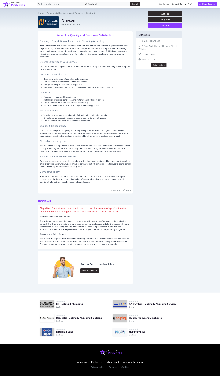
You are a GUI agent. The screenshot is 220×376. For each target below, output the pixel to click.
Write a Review (89, 270)
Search (135, 4)
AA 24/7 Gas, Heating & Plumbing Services (152, 303)
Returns (113, 367)
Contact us (96, 362)
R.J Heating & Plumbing (69, 303)
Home (41, 13)
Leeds (58, 307)
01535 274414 (148, 54)
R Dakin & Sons (64, 331)
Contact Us (177, 4)
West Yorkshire (76, 13)
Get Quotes (164, 4)
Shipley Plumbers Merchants (145, 317)
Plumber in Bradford (71, 24)
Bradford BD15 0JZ (151, 41)
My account (113, 362)
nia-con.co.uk (148, 59)
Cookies (125, 367)
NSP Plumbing (137, 331)
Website (165, 13)
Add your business (133, 362)
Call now (165, 25)
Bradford (90, 13)
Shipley (132, 307)
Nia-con (68, 20)
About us (82, 362)
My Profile (189, 4)
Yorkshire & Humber (56, 13)
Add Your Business (207, 4)
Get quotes (165, 19)
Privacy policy (98, 367)
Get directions (159, 65)
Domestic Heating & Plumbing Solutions (79, 317)
